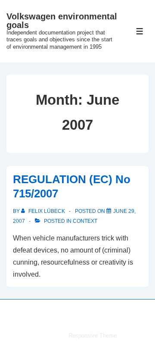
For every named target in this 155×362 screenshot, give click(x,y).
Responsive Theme (92, 335)
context (85, 221)
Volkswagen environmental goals (61, 21)
